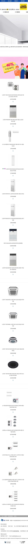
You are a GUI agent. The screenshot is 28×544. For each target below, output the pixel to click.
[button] (2, 29)
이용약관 (5, 516)
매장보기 (16, 0)
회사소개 (3, 0)
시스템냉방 (17, 12)
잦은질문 (23, 0)
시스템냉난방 (6, 12)
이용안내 (15, 516)
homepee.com (24, 538)
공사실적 (10, 0)
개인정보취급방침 (10, 516)
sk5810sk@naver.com (16, 536)
